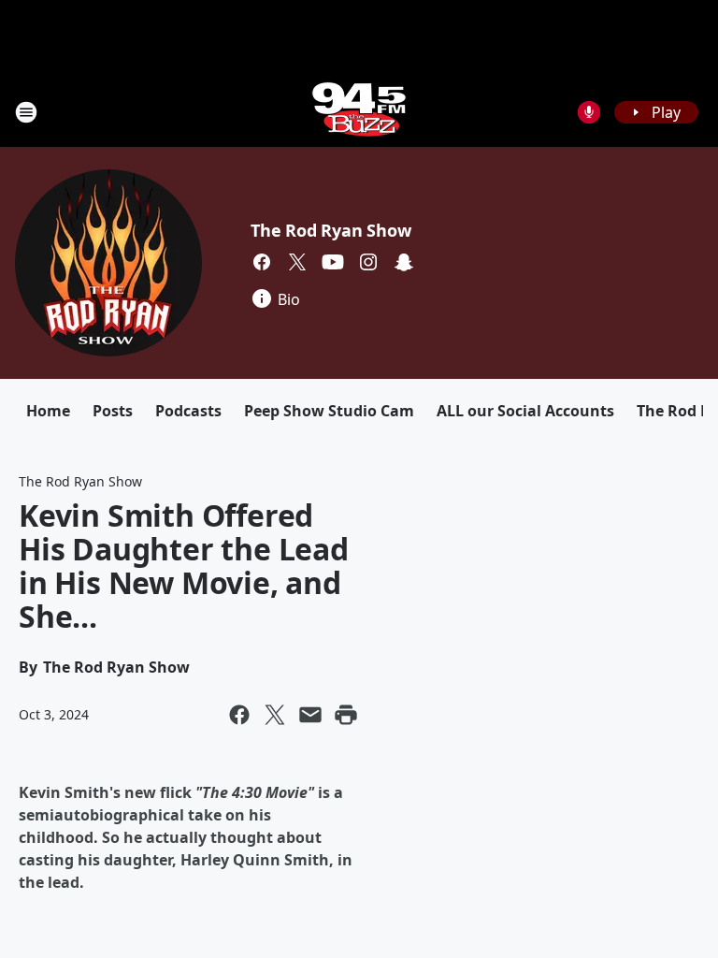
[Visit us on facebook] (262, 262)
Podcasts (188, 410)
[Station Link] (359, 111)
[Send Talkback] (589, 112)
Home (48, 410)
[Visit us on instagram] (368, 262)
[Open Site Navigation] (26, 112)
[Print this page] (346, 715)
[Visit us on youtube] (333, 262)
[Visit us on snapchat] (404, 262)
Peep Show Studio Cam (329, 410)
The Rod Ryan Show (331, 230)
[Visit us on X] (297, 262)
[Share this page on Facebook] (239, 715)
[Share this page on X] (275, 715)
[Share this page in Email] (310, 715)
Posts (113, 410)
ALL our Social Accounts (525, 410)
